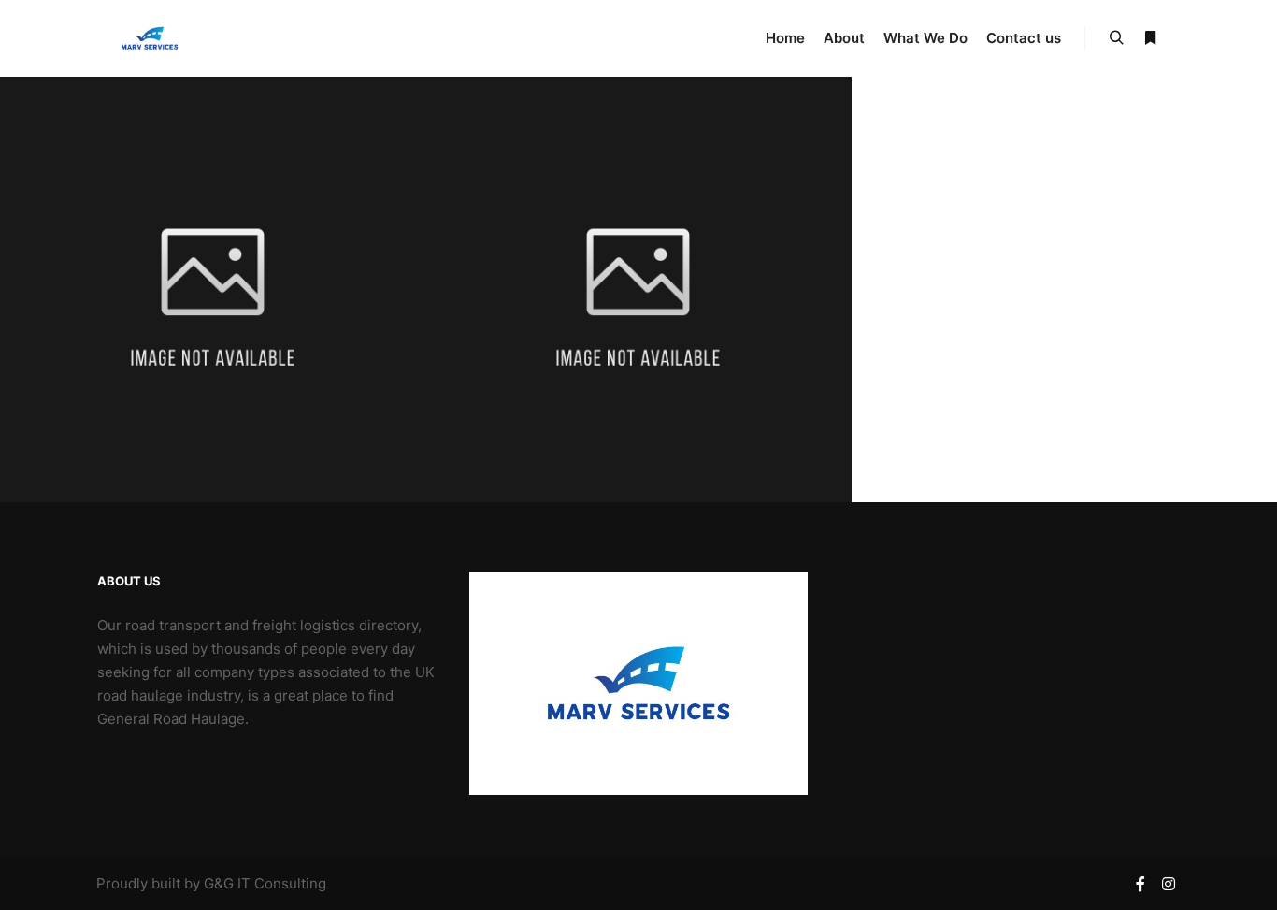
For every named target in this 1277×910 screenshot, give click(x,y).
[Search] (1116, 38)
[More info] (1150, 38)
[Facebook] (1140, 884)
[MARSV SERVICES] (149, 38)
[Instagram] (1168, 884)
